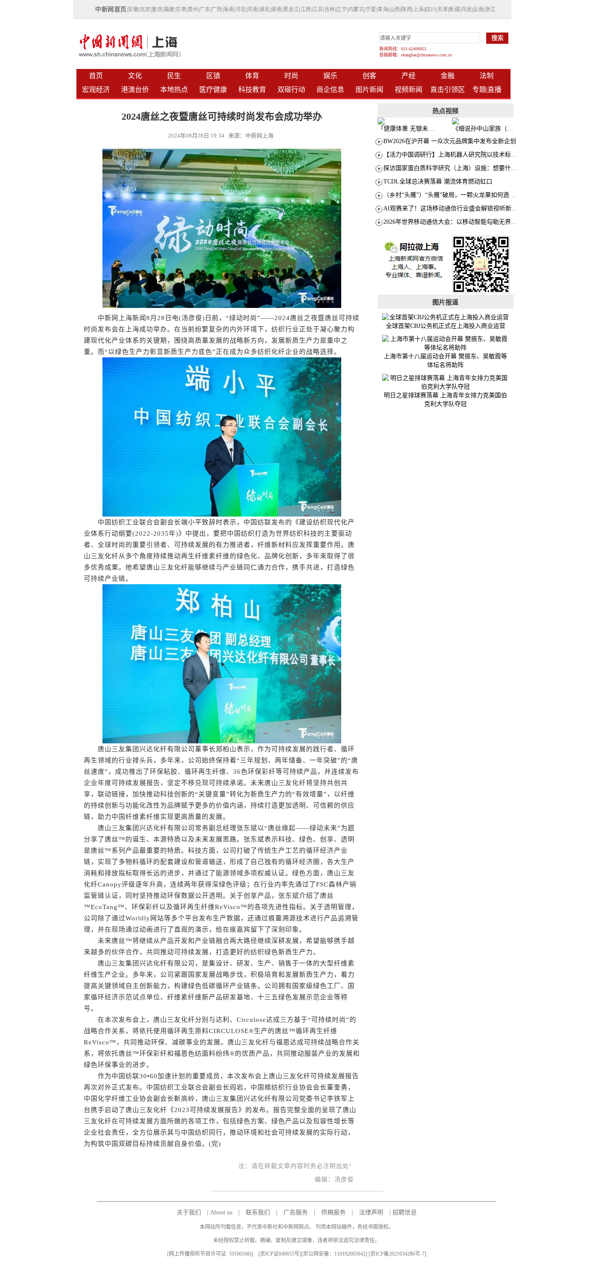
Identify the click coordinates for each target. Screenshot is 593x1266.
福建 (169, 10)
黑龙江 (291, 10)
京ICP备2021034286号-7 (397, 1254)
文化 (135, 75)
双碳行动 (291, 89)
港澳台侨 (135, 89)
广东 (204, 10)
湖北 (264, 10)
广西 (216, 10)
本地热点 (174, 89)
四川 (430, 10)
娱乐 (330, 75)
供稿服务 (333, 1212)
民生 (174, 75)
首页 (96, 75)
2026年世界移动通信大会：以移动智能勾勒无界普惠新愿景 (462, 222)
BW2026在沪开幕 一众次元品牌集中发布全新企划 (449, 141)
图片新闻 (369, 89)
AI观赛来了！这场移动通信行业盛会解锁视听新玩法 (453, 208)
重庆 (157, 10)
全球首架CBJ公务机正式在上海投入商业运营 (445, 326)
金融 (448, 75)
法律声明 (371, 1212)
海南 (228, 10)
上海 (418, 10)
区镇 (213, 75)
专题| (480, 89)
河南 (252, 10)
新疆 (454, 10)
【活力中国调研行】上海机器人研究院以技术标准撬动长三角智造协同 (477, 154)
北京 (145, 10)
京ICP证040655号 (280, 1254)
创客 (369, 75)
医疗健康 (213, 89)
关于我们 (189, 1212)
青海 (382, 10)
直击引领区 (447, 89)
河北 (240, 10)
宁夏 (371, 10)
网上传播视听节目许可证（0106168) (210, 1254)
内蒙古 (356, 10)
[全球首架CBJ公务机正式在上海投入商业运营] (445, 317)
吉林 (329, 10)
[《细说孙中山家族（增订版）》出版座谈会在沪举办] (483, 121)
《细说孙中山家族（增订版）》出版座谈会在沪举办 (482, 128)
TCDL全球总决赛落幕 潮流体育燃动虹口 (437, 181)
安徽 (133, 10)
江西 (305, 10)
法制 (487, 75)
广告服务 (295, 1212)
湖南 (276, 10)
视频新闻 (408, 89)
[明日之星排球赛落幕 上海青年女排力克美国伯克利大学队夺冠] (445, 382)
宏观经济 (96, 89)
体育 (252, 75)
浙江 (490, 10)
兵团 (466, 10)
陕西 (406, 10)
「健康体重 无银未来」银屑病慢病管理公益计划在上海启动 (408, 128)
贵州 (193, 10)
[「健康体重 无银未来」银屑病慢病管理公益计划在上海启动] (408, 121)
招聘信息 (404, 1212)
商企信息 (330, 89)
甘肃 (180, 10)
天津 (442, 10)
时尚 (291, 75)
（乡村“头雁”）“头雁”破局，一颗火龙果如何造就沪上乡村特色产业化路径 (482, 195)
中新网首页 (111, 9)
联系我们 (258, 1212)
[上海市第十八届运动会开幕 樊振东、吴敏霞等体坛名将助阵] (445, 343)
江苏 (317, 10)
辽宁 (341, 10)
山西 (394, 10)
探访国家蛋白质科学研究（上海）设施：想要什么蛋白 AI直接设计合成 (478, 168)
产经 (408, 75)
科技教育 (252, 89)
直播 (494, 89)
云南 (478, 10)
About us (221, 1212)
